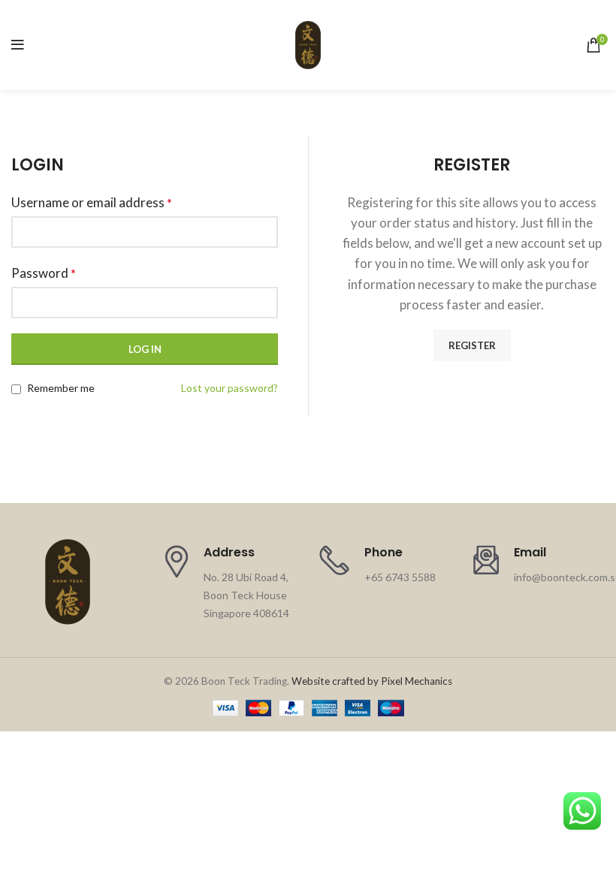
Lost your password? (229, 387)
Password (43, 273)
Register (472, 345)
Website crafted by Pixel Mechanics (371, 681)
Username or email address (91, 202)
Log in (145, 349)
